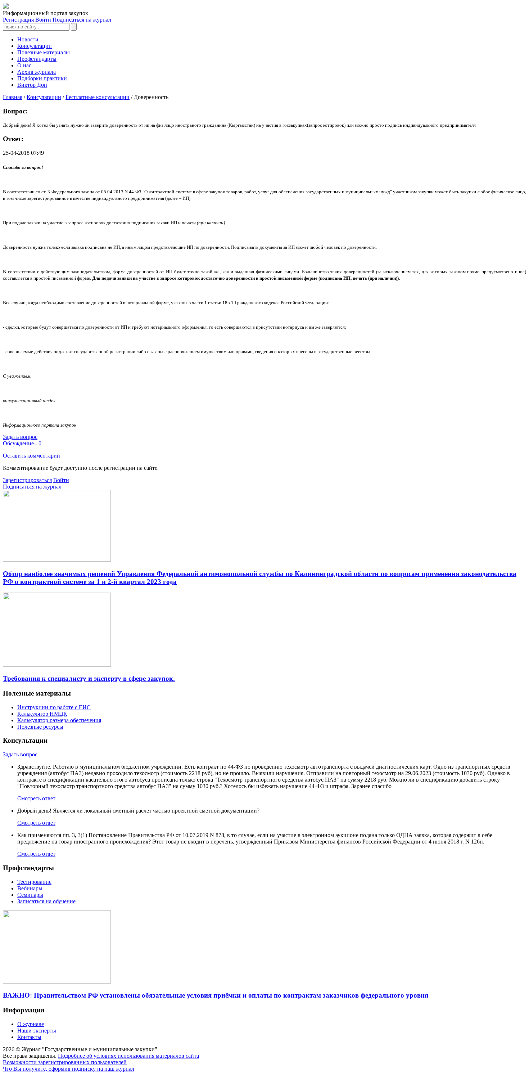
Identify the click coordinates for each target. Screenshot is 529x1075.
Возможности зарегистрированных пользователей (65, 1062)
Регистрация (18, 20)
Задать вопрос (20, 437)
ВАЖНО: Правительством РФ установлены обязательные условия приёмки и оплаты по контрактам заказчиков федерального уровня (215, 995)
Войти (43, 20)
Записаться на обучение (46, 901)
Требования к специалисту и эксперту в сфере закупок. (89, 678)
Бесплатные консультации (97, 97)
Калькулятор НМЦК (42, 714)
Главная (12, 97)
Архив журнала (36, 72)
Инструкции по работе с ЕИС (54, 707)
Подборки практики (42, 78)
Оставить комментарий (31, 456)
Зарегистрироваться (27, 480)
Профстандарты (36, 59)
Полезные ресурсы (40, 727)
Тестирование (34, 882)
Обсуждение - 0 (22, 443)
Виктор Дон (32, 85)
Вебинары (29, 888)
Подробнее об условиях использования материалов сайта (128, 1056)
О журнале (30, 1024)
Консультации (34, 46)
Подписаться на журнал (82, 20)
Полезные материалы (43, 52)
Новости (28, 39)
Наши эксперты (36, 1030)
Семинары (30, 895)
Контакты (29, 1037)
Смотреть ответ (36, 798)
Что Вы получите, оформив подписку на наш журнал (68, 1069)
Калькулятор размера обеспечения (59, 720)
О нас (24, 65)
